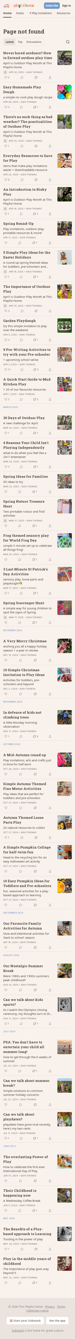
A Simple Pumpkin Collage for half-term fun (27, 849)
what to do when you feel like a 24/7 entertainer (24, 455)
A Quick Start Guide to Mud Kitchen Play (27, 381)
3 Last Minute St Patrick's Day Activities (25, 571)
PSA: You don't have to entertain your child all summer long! (23, 1047)
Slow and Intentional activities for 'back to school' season (26, 935)
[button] (7, 13)
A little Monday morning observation (20, 724)
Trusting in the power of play (23, 1239)
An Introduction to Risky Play (25, 191)
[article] (37, 65)
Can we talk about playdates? (18, 1116)
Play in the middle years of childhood (27, 1261)
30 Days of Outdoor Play (24, 417)
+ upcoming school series (20, 360)
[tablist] (23, 42)
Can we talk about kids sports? (23, 1002)
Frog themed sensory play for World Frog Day (26, 538)
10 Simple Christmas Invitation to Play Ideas (24, 672)
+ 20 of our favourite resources (24, 389)
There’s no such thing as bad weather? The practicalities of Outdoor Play (27, 121)
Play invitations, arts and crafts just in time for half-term (27, 762)
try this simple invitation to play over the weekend (25, 328)
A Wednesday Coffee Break (21, 1201)
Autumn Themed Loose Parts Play (23, 820)
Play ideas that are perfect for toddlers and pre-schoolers (23, 796)
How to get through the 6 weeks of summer (27, 1059)
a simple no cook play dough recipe (27, 97)
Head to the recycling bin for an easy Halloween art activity (25, 859)
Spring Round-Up (18, 223)
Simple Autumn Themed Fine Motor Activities (24, 786)
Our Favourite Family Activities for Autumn (22, 925)
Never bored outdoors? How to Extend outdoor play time (27, 55)
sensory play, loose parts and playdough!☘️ (23, 581)
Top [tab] (20, 42)
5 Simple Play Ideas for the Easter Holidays (26, 255)
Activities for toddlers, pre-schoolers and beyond (21, 682)
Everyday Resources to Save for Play (27, 158)
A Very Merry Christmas (25, 641)
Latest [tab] (10, 42)
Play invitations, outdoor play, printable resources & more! (23, 231)
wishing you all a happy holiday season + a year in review (25, 648)
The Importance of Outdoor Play (26, 289)
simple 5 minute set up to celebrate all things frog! (27, 548)
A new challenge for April (20, 423)
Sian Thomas (34, 72)
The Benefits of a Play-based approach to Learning (27, 1231)
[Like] (5, 242)
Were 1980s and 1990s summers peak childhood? (26, 978)
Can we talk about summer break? (26, 1083)
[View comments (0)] (22, 77)
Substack (18, 1330)
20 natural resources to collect (24, 828)
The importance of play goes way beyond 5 (26, 1271)
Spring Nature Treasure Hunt (24, 503)
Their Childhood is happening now (19, 1193)
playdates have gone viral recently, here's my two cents (27, 1126)
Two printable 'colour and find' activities (24, 513)
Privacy (50, 1306)
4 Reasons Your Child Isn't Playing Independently (26, 445)
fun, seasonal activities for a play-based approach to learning (26, 893)
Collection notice (37, 1310)
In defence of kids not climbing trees (22, 714)
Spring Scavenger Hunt (23, 603)
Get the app (57, 1320)
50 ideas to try (13, 482)
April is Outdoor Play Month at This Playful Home (27, 65)
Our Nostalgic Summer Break (23, 968)
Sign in (66, 5)
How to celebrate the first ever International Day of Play (24, 1169)
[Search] (68, 42)
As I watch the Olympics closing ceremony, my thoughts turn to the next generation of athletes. (27, 1012)
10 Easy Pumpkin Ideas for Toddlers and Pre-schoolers (27, 883)
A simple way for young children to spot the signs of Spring (27, 610)
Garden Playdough (19, 320)
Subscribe (52, 5)
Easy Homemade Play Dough (22, 89)
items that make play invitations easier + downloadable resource (25, 168)
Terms (61, 1306)
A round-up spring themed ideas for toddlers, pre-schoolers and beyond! (25, 264)
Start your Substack (27, 1320)
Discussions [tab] (33, 42)
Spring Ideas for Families (25, 476)
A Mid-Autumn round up (24, 755)
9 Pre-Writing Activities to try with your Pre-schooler (27, 352)
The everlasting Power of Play (25, 1159)
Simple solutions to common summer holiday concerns (23, 1093)
